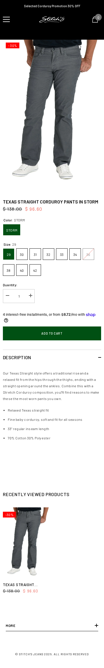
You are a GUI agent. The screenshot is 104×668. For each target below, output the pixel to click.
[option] (52, 113)
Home (7, 32)
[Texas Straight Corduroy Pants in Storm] (27, 543)
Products (23, 32)
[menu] (6, 19)
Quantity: (10, 285)
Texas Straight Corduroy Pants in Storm (22, 585)
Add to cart (51, 333)
